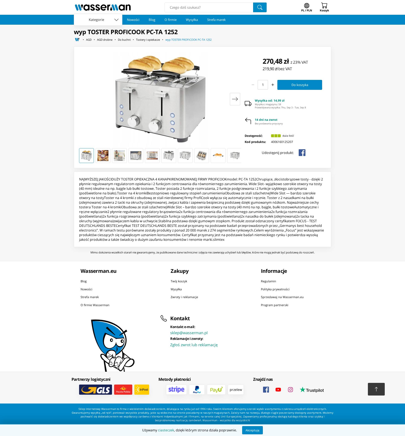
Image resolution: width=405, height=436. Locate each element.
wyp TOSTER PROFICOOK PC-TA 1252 (188, 40)
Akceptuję (252, 430)
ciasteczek (166, 430)
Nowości (133, 19)
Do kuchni (124, 40)
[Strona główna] (77, 39)
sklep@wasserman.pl (189, 333)
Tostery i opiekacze (148, 40)
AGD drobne (104, 40)
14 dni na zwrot (266, 120)
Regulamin (268, 281)
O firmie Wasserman (95, 305)
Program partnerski (274, 305)
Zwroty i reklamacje (184, 297)
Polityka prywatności (275, 289)
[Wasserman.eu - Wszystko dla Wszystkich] (103, 7)
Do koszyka (300, 85)
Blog (152, 19)
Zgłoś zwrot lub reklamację (194, 344)
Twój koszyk (179, 281)
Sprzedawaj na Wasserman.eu (282, 297)
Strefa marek (216, 19)
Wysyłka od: (270, 100)
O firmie (171, 19)
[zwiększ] (273, 85)
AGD (89, 40)
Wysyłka (192, 19)
